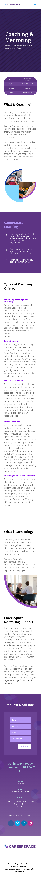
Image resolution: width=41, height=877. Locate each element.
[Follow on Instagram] (30, 823)
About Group (19, 872)
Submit (24, 746)
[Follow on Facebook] (11, 823)
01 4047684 (20, 783)
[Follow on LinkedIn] (24, 823)
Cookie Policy (26, 864)
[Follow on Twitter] (17, 823)
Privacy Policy (13, 864)
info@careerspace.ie (20, 791)
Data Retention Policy (13, 869)
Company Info (29, 869)
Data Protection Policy (19, 867)
